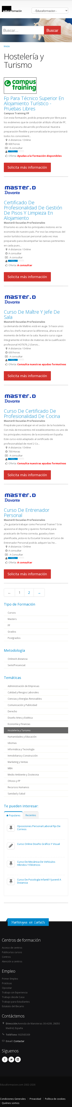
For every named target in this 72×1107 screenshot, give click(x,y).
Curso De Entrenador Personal (26, 512)
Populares (14, 815)
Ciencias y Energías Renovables (25, 698)
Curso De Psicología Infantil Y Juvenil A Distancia (39, 881)
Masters (12, 618)
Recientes (31, 815)
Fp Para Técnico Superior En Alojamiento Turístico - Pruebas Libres (34, 103)
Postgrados (14, 637)
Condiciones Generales (13, 1098)
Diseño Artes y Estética (20, 717)
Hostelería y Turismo (19, 730)
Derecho (12, 711)
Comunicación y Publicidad (22, 705)
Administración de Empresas (23, 686)
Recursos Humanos (18, 787)
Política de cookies (55, 1098)
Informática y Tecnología (21, 749)
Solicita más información (27, 167)
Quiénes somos (10, 1103)
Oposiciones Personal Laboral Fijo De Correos (38, 827)
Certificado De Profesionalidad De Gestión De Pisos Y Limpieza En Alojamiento (33, 210)
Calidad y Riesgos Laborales (23, 692)
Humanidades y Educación (22, 736)
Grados (12, 631)
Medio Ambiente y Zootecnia (23, 774)
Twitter (11, 1059)
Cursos (12, 612)
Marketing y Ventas (18, 761)
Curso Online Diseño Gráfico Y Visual (38, 844)
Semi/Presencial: (17, 665)
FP (9, 625)
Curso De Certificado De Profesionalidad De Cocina (32, 413)
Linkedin (18, 1059)
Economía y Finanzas (19, 723)
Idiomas (12, 742)
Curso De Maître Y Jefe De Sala (32, 314)
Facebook (5, 1059)
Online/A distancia (17, 658)
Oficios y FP (14, 780)
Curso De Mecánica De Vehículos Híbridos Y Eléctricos (36, 863)
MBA (10, 768)
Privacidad (35, 1098)
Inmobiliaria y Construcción (23, 755)
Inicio (7, 46)
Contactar (19, 1041)
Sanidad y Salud (16, 793)
